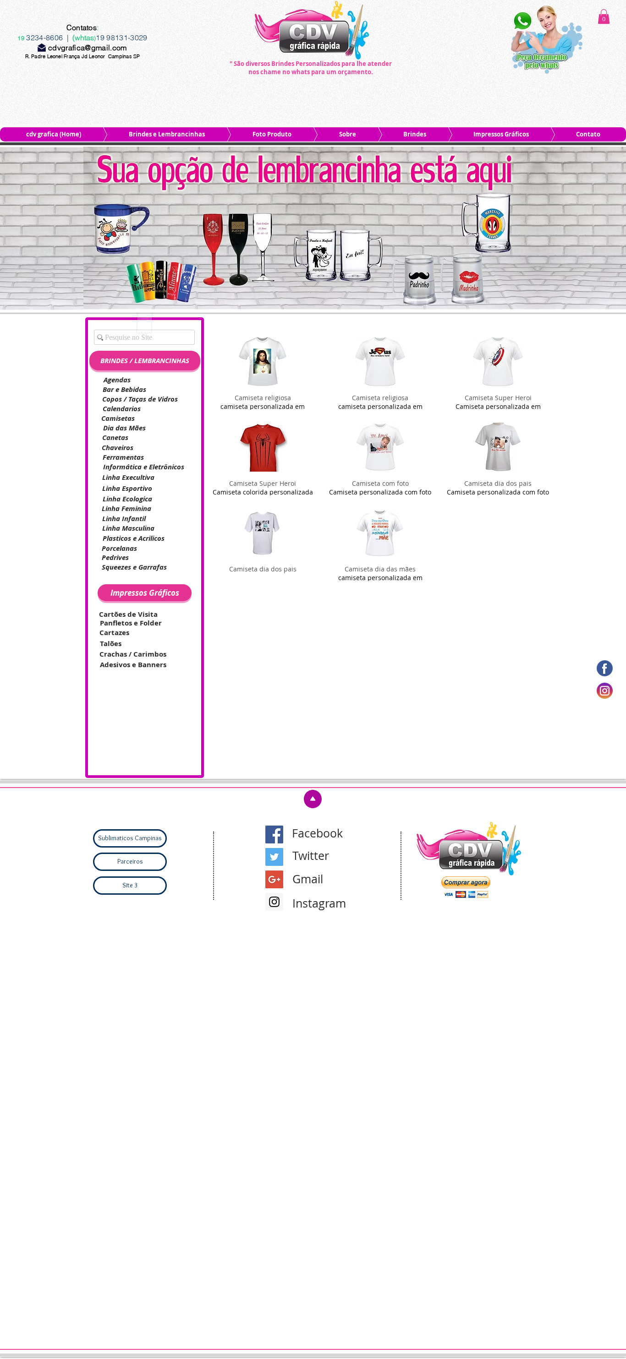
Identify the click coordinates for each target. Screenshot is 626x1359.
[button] (604, 16)
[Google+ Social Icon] (274, 879)
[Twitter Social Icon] (274, 857)
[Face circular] (605, 668)
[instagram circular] (605, 691)
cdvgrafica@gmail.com (87, 47)
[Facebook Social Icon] (274, 834)
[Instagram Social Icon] (274, 902)
